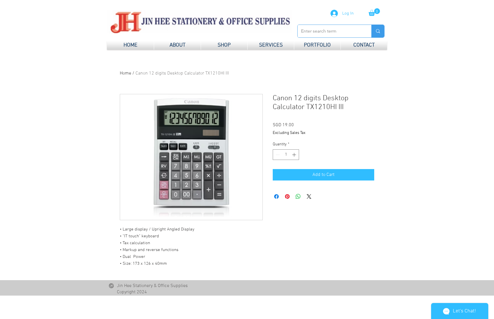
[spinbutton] (286, 155)
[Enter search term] (377, 31)
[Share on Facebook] (276, 196)
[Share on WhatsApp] (298, 196)
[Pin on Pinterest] (287, 196)
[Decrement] (277, 155)
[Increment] (294, 155)
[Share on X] (309, 196)
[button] (374, 12)
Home (125, 73)
